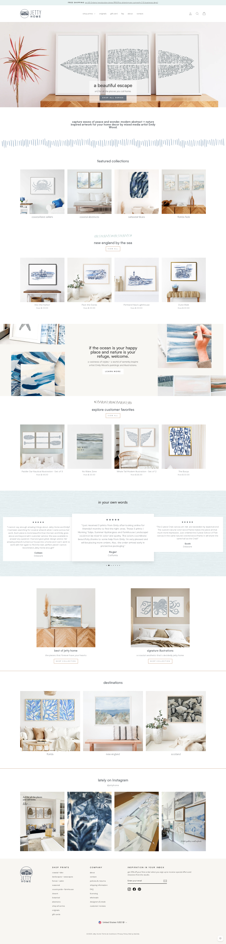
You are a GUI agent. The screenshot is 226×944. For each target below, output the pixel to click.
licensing (94, 893)
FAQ (92, 889)
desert (55, 893)
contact (140, 14)
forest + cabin (58, 881)
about (130, 14)
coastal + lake (57, 872)
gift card (113, 14)
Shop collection (66, 661)
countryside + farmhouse (63, 889)
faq (122, 14)
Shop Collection (160, 661)
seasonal (56, 885)
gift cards (56, 914)
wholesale (94, 898)
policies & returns (98, 881)
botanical (56, 898)
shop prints (88, 14)
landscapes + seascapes (62, 877)
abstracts (56, 902)
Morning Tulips (86, 532)
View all (113, 249)
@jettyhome (113, 785)
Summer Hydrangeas (106, 532)
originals (103, 14)
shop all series (58, 906)
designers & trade (98, 902)
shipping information (99, 885)
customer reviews (98, 906)
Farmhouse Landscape (135, 532)
